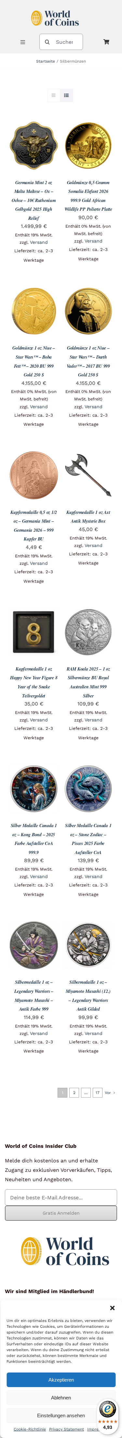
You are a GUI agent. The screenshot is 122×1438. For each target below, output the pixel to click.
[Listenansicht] (66, 95)
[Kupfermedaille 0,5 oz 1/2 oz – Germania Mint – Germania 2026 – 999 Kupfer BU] (34, 455)
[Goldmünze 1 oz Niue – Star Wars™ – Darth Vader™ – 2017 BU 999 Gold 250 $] (88, 291)
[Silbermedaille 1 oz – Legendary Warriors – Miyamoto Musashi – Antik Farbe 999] (34, 926)
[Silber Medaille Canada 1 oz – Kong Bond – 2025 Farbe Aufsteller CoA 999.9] (34, 769)
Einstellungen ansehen (61, 1415)
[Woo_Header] (55, 8)
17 (98, 1092)
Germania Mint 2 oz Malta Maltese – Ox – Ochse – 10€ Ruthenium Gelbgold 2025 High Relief (34, 200)
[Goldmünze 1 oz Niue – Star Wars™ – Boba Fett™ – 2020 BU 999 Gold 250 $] (34, 291)
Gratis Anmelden (61, 1213)
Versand (39, 242)
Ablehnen (61, 1397)
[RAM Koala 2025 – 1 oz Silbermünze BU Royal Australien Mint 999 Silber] (88, 612)
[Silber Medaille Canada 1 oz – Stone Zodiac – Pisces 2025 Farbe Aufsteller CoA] (88, 769)
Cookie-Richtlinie (30, 1429)
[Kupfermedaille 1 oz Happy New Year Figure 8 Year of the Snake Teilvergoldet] (34, 612)
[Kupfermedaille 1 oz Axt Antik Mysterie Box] (88, 455)
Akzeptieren (61, 1380)
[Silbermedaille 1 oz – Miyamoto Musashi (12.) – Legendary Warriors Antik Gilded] (88, 926)
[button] (112, 1308)
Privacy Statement (66, 1429)
